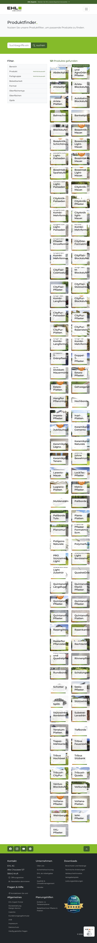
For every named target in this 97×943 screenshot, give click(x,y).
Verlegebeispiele (71, 877)
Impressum (13, 923)
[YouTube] (24, 848)
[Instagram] (17, 848)
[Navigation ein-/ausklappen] (86, 9)
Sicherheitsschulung (45, 870)
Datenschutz (14, 927)
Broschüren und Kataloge (75, 866)
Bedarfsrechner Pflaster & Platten (47, 909)
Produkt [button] (27, 71)
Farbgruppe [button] (27, 76)
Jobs (39, 877)
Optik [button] (12, 100)
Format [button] (13, 86)
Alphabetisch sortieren (81, 66)
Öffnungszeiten (17, 877)
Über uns (40, 866)
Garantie (12, 912)
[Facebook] (10, 848)
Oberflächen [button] (15, 95)
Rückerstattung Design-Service (15, 907)
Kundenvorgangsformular (19, 916)
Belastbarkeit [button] (15, 81)
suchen (40, 45)
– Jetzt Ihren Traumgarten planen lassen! (47, 2)
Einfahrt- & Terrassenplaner (43, 903)
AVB (10, 920)
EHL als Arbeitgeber (45, 873)
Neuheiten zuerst (65, 66)
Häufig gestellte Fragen (18, 931)
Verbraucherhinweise (73, 873)
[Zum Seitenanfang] (87, 848)
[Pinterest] (30, 848)
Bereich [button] (13, 66)
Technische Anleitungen (75, 870)
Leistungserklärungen (74, 881)
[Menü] (93, 928)
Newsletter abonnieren (20, 881)
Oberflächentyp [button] (17, 91)
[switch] (89, 934)
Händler (40, 887)
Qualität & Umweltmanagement (45, 882)
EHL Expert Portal (16, 902)
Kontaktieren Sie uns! (19, 893)
